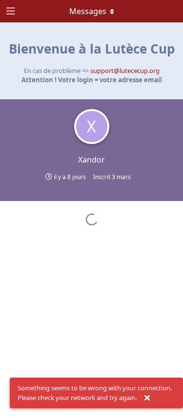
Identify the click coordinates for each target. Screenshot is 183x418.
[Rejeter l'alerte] (147, 398)
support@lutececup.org (125, 70)
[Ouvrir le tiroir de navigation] (10, 11)
